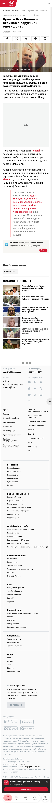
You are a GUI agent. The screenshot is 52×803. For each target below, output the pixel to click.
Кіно (9, 584)
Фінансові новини (14, 565)
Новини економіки (16, 555)
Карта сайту (32, 446)
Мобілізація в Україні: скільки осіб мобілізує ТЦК (27, 547)
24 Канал (6, 11)
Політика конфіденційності (10, 440)
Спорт (10, 654)
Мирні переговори (15, 504)
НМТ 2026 (11, 620)
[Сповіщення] (49, 3)
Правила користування (12, 435)
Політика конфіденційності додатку (38, 410)
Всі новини (12, 464)
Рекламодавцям (9, 431)
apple (27, 722)
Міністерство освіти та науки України (22, 613)
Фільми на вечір (14, 595)
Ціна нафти (12, 559)
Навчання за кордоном (16, 627)
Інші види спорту (14, 671)
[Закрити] (47, 782)
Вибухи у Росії (13, 514)
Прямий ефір (12, 475)
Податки (10, 572)
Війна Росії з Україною (18, 494)
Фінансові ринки (19, 11)
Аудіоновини (12, 482)
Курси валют (12, 562)
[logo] (11, 3)
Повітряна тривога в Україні (19, 507)
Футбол (10, 661)
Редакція (6, 414)
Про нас (6, 410)
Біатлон (10, 668)
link (29, 382)
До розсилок (16, 705)
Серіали (10, 602)
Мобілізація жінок (14, 536)
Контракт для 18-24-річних (18, 540)
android (10, 722)
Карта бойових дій (15, 501)
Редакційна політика (11, 418)
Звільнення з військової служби (20, 530)
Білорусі (7, 179)
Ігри (29, 451)
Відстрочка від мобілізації (18, 543)
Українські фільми (14, 591)
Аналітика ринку (14, 639)
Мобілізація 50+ (13, 533)
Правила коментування (37, 421)
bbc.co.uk (17, 32)
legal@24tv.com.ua (32, 767)
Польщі (36, 150)
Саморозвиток (13, 624)
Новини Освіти (14, 610)
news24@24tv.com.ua (12, 372)
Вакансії (31, 434)
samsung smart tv (27, 728)
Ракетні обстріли (14, 497)
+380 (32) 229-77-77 (17, 764)
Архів (30, 442)
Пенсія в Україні (14, 576)
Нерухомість (13, 636)
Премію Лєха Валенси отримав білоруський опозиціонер (38, 11)
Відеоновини (12, 478)
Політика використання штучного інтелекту (12, 445)
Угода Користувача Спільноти (35, 416)
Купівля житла (13, 642)
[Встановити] (26, 786)
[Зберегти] (45, 39)
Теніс (9, 665)
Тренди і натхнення (15, 646)
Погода (10, 485)
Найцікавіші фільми (15, 588)
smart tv (10, 728)
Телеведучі (7, 426)
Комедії (10, 598)
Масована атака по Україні (18, 511)
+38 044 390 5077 (35, 372)
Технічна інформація (36, 426)
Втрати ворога (13, 518)
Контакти (31, 430)
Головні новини (13, 468)
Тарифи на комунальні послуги (20, 569)
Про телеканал (9, 422)
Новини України (14, 471)
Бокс (9, 658)
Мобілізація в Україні (17, 526)
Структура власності (36, 438)
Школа (10, 617)
